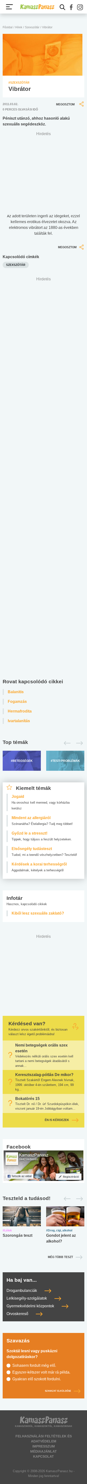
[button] (71, 7)
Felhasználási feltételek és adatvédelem (43, 1438)
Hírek (18, 27)
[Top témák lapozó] (43, 743)
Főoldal (8, 27)
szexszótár (15, 265)
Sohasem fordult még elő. (34, 1365)
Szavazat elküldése (58, 1391)
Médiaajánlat (43, 1451)
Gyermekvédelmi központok (31, 1306)
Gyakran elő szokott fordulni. (36, 1379)
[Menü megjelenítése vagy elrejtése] (9, 7)
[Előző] (66, 743)
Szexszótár (32, 27)
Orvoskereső (18, 1314)
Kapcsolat (43, 1456)
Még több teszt (60, 1257)
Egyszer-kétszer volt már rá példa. (41, 1372)
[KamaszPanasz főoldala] (37, 7)
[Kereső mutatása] (62, 7)
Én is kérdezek (57, 1120)
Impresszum (43, 1446)
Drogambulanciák (22, 1290)
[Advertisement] (43, 479)
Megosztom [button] (65, 104)
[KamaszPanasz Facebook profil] (43, 1165)
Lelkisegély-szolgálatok (27, 1298)
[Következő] (78, 743)
